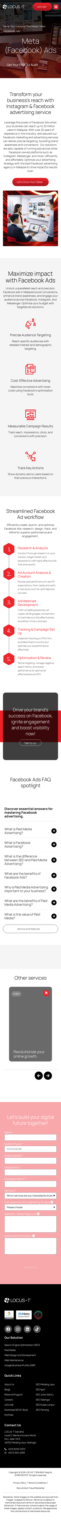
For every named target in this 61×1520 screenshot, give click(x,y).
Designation (12, 1167)
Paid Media (32, 26)
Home (6, 26)
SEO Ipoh (40, 1389)
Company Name (14, 1179)
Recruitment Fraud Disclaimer (31, 1488)
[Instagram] (17, 1329)
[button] (55, 6)
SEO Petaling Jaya (45, 1384)
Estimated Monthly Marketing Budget (27, 1202)
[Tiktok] (37, 1329)
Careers (8, 1399)
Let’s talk (9, 1404)
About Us (9, 1384)
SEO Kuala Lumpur (45, 1404)
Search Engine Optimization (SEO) (22, 1345)
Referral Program (13, 1394)
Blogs (7, 1389)
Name (8, 1132)
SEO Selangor (43, 1399)
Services (9, 1190)
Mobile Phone (13, 1144)
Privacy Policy (19, 1482)
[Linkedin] (27, 1329)
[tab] (30, 797)
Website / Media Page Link (20, 1214)
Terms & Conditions (37, 1482)
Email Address (13, 1155)
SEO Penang (42, 1409)
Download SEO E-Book (16, 1409)
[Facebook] (8, 1329)
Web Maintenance (14, 1360)
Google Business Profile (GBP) (20, 1365)
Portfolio (8, 1414)
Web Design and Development (20, 1355)
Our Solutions (18, 26)
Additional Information (18, 1236)
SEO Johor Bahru (44, 1394)
